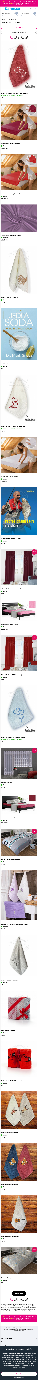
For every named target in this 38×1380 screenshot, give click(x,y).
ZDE (22, 1330)
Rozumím (19, 1374)
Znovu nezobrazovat (35, 1328)
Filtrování (18, 27)
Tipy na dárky (12, 19)
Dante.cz (3, 19)
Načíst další (19, 1294)
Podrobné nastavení (19, 1377)
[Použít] (34, 13)
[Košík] (35, 9)
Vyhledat (16, 13)
